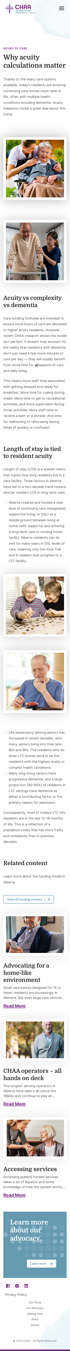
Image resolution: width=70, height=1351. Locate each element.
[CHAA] (20, 8)
